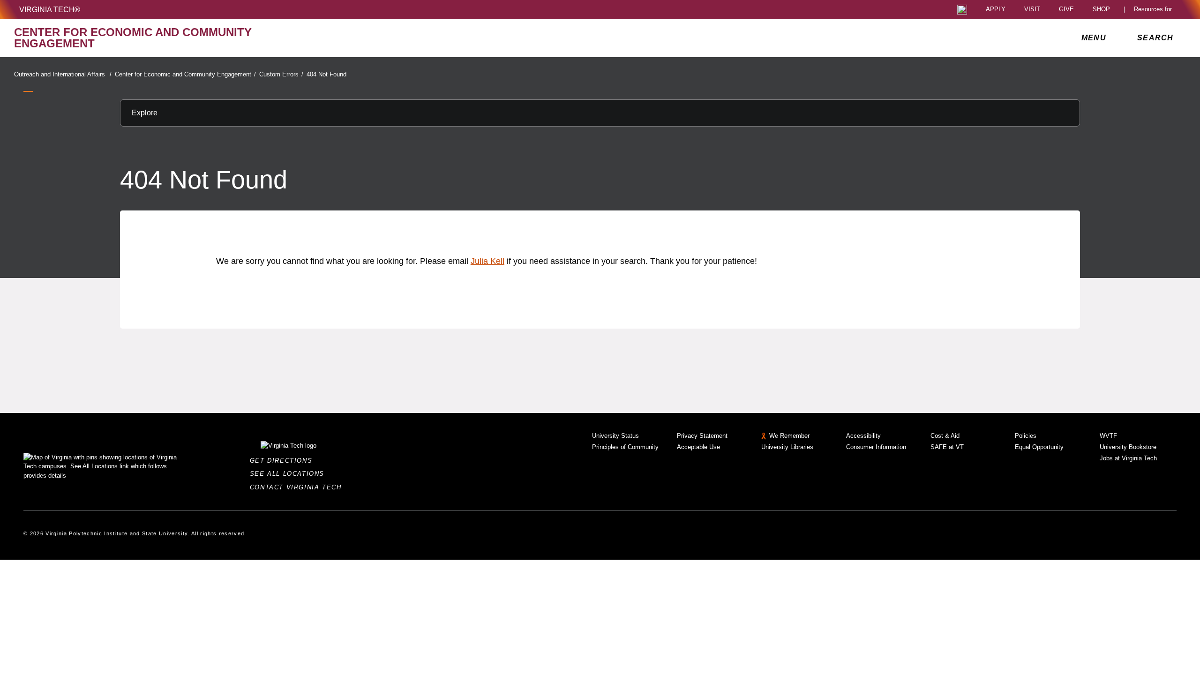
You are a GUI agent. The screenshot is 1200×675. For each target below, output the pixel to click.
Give (1066, 10)
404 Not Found (326, 74)
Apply (995, 10)
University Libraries (787, 446)
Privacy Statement (702, 435)
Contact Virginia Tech (298, 487)
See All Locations (290, 473)
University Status (615, 435)
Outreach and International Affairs (63, 74)
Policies (1025, 435)
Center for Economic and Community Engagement (185, 74)
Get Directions (284, 460)
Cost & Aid (945, 435)
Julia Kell (487, 261)
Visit (1032, 10)
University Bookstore (1128, 446)
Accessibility (863, 435)
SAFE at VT (947, 446)
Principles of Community (625, 446)
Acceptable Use (698, 446)
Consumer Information (876, 446)
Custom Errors (281, 74)
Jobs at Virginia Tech (1128, 458)
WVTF (1108, 435)
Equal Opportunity (1039, 446)
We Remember (789, 435)
